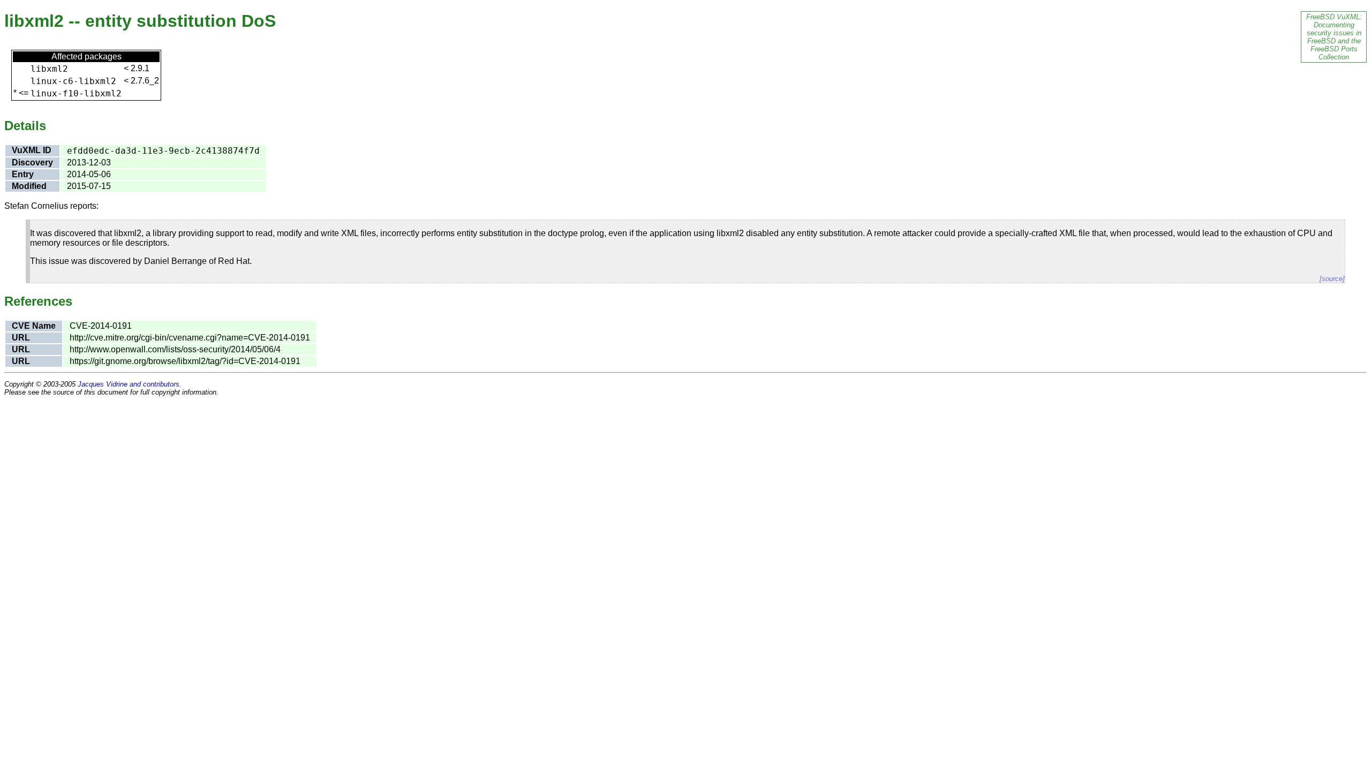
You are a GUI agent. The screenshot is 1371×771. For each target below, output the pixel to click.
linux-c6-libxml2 (73, 81)
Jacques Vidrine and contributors (128, 384)
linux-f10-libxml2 (76, 93)
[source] (1332, 279)
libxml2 (49, 69)
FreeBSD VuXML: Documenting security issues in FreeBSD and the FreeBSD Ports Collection (1334, 37)
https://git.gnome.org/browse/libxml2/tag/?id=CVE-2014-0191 (185, 361)
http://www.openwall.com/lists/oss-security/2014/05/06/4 (175, 349)
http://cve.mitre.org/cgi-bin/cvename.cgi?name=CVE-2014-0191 (190, 337)
